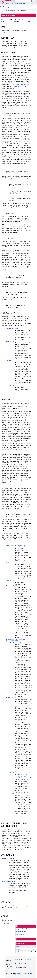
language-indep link (22, 929)
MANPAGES (8, 0)
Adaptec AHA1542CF (12, 328)
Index (7, 3)
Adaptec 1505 (10, 360)
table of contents (22, 939)
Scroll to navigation (8, 15)
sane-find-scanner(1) (16, 906)
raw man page (20, 934)
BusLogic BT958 (11, 586)
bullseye (8, 10)
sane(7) (4, 906)
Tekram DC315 (10, 772)
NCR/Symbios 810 (11, 698)
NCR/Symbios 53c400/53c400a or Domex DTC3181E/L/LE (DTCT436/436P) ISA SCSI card (17, 641)
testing (18, 949)
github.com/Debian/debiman (24, 973)
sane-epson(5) (21, 84)
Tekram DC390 (10, 385)
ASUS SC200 (10, 580)
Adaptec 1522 (10, 341)
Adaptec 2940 (10, 336)
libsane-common (15, 10)
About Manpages (16, 3)
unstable (19, 952)
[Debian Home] (2, 3)
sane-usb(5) (19, 907)
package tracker (21, 931)
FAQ (24, 3)
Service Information (11, 8)
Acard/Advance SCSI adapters (16, 545)
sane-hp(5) (17, 86)
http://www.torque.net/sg (20, 451)
